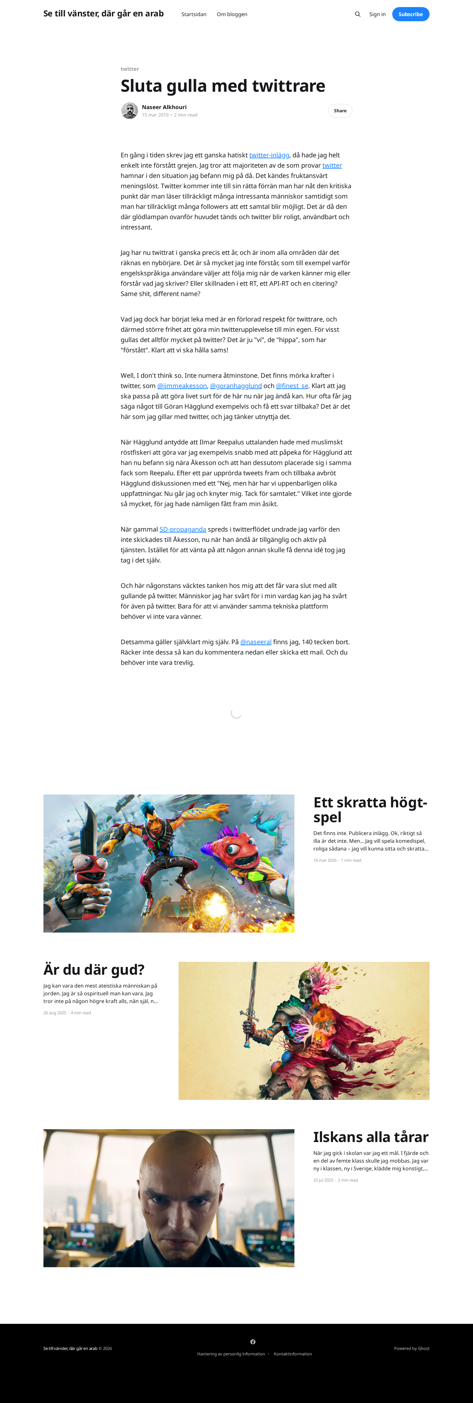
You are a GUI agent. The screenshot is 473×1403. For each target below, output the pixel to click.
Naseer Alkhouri (164, 107)
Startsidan (194, 14)
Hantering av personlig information (231, 1354)
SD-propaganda (183, 529)
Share (340, 110)
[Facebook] (252, 1341)
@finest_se (292, 385)
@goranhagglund (236, 385)
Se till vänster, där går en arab (103, 13)
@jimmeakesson (182, 385)
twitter (130, 68)
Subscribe (411, 14)
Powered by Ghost (412, 1348)
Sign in (377, 14)
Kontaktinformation (293, 1354)
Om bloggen (232, 14)
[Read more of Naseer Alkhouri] (130, 111)
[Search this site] (358, 14)
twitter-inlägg (269, 155)
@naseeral (256, 641)
